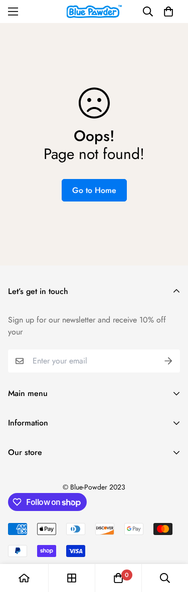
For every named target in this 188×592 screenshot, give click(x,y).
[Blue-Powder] (94, 11)
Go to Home (94, 190)
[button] (168, 11)
